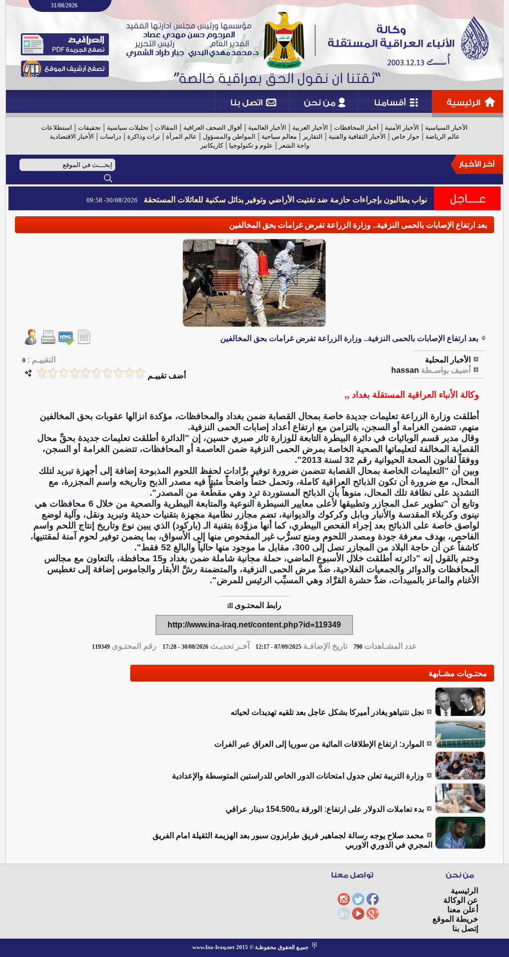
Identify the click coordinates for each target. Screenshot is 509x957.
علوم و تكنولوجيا (251, 145)
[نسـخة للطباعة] (48, 342)
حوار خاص (406, 136)
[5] (96, 372)
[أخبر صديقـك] (30, 342)
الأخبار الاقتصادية (72, 136)
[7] (74, 372)
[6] (85, 372)
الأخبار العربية (310, 127)
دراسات (110, 136)
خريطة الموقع (455, 919)
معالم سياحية (279, 136)
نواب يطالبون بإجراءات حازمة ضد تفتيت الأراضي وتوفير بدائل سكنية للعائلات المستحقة (285, 199)
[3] (118, 372)
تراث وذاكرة (143, 136)
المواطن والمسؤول (229, 136)
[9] (52, 372)
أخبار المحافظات (356, 127)
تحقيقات (89, 127)
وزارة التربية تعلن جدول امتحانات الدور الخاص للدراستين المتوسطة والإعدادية (298, 776)
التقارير (313, 136)
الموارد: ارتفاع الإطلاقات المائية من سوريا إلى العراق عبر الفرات (319, 744)
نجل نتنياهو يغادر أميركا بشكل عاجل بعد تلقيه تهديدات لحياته (327, 712)
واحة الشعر (294, 145)
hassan (405, 370)
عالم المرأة (181, 136)
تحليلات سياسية (128, 127)
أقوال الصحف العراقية (212, 127)
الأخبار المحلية (448, 359)
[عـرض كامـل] (460, 714)
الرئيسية (464, 890)
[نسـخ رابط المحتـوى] (230, 605)
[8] (63, 372)
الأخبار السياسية (446, 127)
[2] (129, 372)
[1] (140, 372)
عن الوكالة (460, 900)
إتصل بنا (465, 928)
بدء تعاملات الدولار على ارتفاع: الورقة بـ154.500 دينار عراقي (325, 809)
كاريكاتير (211, 145)
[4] (107, 372)
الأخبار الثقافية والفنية (357, 136)
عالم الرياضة (442, 136)
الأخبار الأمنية (402, 127)
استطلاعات (56, 127)
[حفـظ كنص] (84, 342)
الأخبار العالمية (267, 127)
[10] (41, 372)
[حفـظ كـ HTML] (66, 342)
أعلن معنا (462, 909)
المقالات (166, 127)
